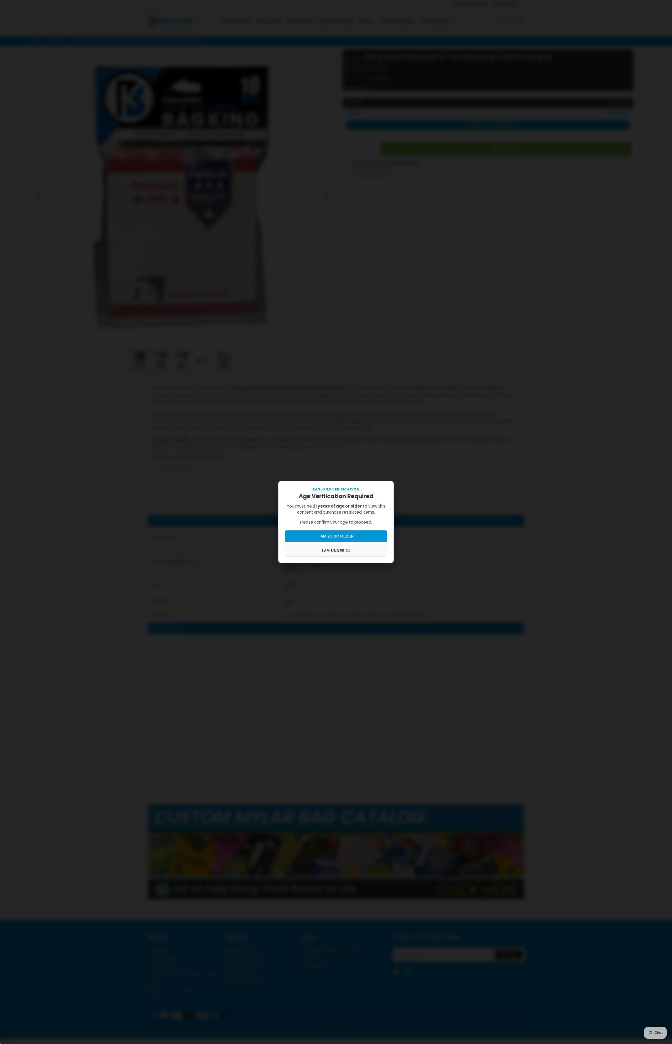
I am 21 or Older (336, 536)
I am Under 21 (336, 551)
